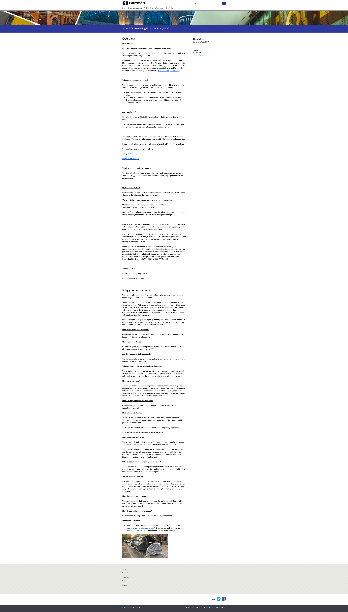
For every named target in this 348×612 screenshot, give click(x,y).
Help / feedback (221, 608)
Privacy (211, 608)
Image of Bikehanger (131, 154)
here (153, 149)
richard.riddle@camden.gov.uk (201, 55)
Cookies (204, 608)
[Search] (224, 3)
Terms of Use (195, 608)
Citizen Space (128, 608)
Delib (138, 608)
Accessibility (185, 608)
